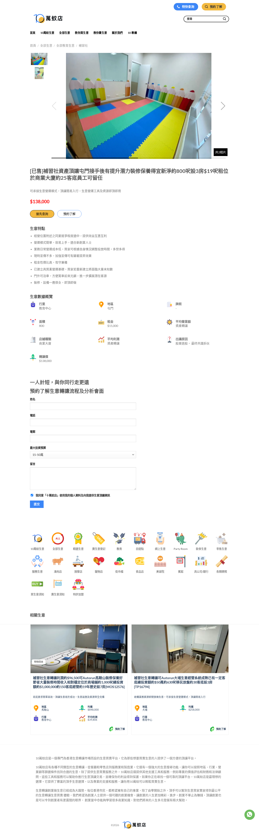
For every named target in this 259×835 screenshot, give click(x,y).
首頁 (32, 32)
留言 (32, 463)
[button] (223, 106)
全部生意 (64, 32)
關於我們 (117, 32)
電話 (32, 415)
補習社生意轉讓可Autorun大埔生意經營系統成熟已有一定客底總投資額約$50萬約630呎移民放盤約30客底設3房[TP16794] (179, 682)
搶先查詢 (42, 214)
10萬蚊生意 (47, 32)
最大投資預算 (38, 447)
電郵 (32, 431)
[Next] (228, 681)
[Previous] (31, 681)
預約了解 (69, 214)
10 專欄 (132, 32)
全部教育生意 (65, 45)
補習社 (83, 45)
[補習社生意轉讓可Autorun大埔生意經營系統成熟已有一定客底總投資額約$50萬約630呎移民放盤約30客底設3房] (180, 649)
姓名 (32, 399)
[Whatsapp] (249, 815)
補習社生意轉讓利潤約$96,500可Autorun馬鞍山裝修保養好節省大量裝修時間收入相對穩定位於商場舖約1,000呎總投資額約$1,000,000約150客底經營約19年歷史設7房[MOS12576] (79, 682)
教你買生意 (81, 32)
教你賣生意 (100, 32)
